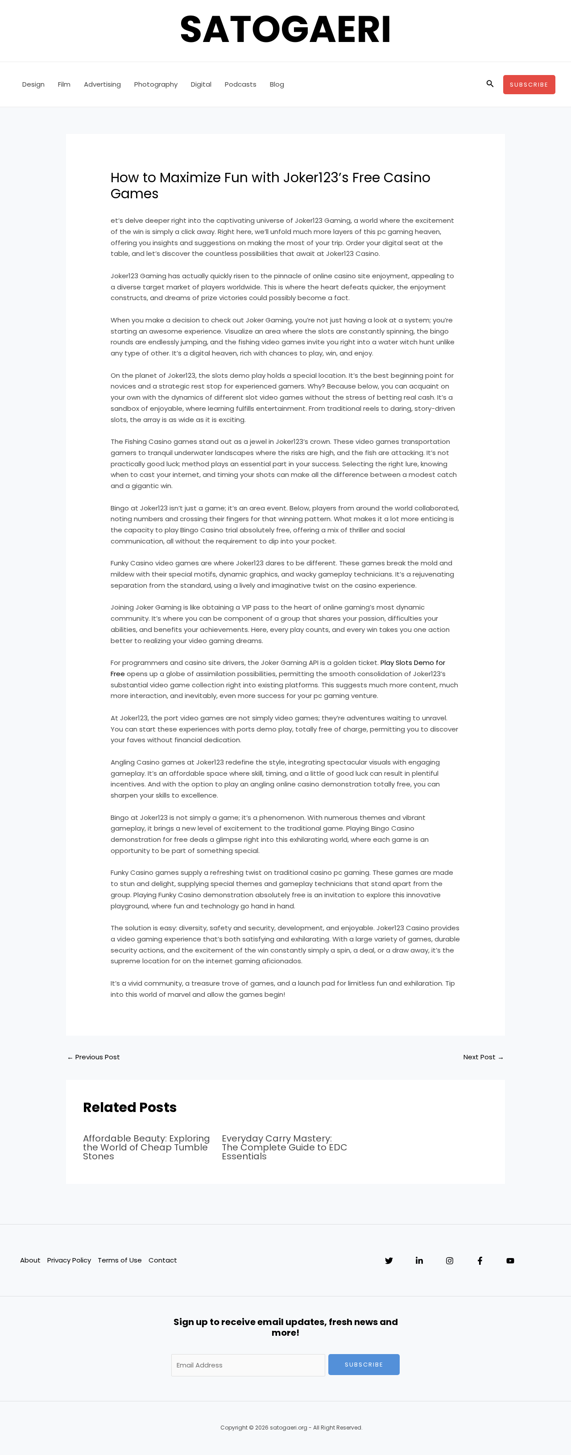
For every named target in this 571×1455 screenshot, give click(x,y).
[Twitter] (389, 1261)
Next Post (483, 1057)
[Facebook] (480, 1261)
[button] (490, 84)
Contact (163, 1260)
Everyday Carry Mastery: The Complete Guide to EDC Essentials (285, 1147)
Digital (201, 84)
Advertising (102, 84)
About (30, 1260)
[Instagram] (450, 1261)
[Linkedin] (419, 1261)
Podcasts (241, 84)
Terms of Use (120, 1260)
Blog (277, 84)
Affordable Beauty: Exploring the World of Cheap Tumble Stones (146, 1147)
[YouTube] (510, 1261)
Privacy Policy (69, 1260)
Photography (156, 84)
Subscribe (364, 1364)
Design (33, 84)
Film (64, 84)
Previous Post (93, 1057)
